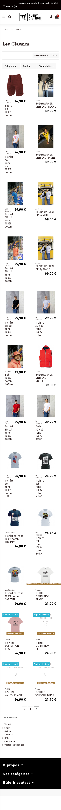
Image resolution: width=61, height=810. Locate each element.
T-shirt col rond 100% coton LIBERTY (14, 539)
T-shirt (7, 724)
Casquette (9, 741)
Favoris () (11, 6)
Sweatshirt (9, 734)
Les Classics (9, 717)
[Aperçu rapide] (25, 90)
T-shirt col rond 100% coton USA (9, 488)
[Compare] (25, 84)
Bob (6, 738)
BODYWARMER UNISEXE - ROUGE (44, 377)
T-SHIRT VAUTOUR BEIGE (44, 694)
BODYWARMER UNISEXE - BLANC (45, 105)
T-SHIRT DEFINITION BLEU (42, 645)
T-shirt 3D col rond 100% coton (9, 220)
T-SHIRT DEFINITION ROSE (12, 645)
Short (7, 727)
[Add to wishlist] (25, 78)
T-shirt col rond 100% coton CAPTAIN (14, 596)
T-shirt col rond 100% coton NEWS (39, 488)
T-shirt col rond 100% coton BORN (39, 545)
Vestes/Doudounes (14, 745)
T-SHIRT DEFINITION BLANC (42, 596)
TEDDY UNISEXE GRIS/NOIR (44, 213)
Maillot (8, 731)
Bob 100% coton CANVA (9, 379)
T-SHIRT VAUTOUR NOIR (14, 694)
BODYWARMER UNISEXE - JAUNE (45, 156)
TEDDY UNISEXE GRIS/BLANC (44, 268)
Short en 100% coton (8, 110)
